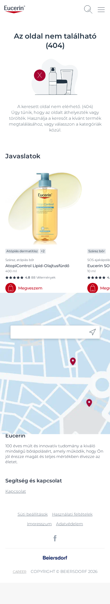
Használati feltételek (72, 514)
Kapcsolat (15, 491)
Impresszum (39, 523)
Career (19, 572)
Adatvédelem (69, 523)
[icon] (92, 332)
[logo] (14, 9)
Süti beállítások (33, 514)
